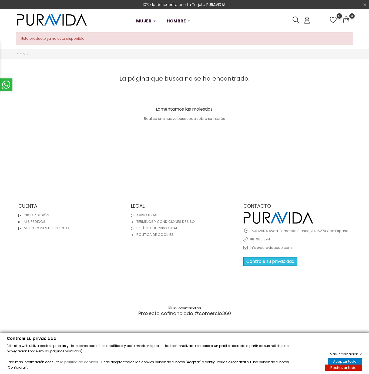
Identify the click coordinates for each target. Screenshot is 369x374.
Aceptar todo (345, 361)
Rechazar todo (343, 367)
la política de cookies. (79, 361)
